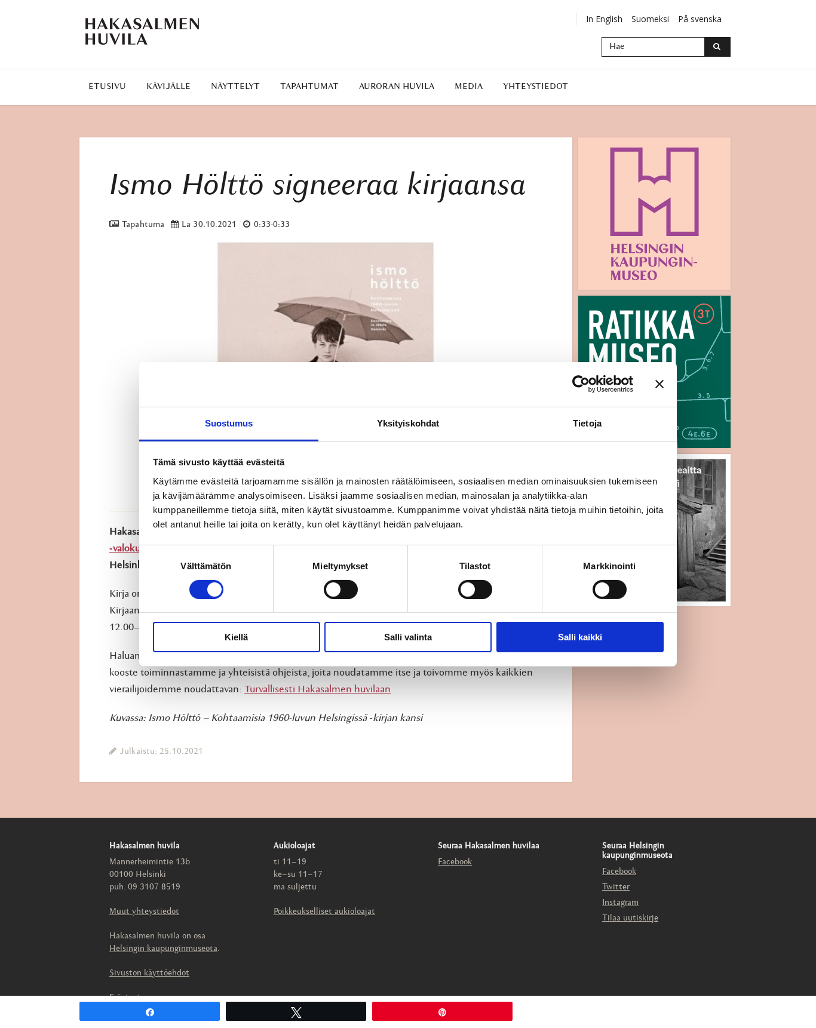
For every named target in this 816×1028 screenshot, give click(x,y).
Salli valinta (408, 637)
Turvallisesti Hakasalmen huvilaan (317, 690)
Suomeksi (650, 18)
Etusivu (107, 86)
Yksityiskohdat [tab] (408, 423)
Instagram (620, 902)
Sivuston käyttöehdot (149, 973)
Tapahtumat (309, 86)
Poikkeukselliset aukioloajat (324, 911)
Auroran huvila (396, 86)
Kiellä (236, 637)
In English (604, 18)
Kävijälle (168, 86)
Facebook (455, 862)
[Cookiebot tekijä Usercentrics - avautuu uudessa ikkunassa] (581, 384)
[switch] (341, 589)
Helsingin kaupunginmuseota (163, 948)
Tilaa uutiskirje (630, 918)
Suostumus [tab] (229, 423)
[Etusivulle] (142, 31)
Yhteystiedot (535, 86)
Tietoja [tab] (587, 423)
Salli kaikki (580, 637)
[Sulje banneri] (659, 384)
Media (469, 86)
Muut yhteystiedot (144, 911)
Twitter (616, 887)
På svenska (700, 18)
